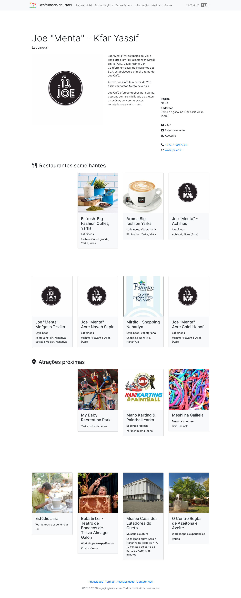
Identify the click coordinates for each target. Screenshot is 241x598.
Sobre (168, 5)
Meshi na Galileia (188, 415)
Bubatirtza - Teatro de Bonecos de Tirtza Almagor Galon (95, 528)
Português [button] (193, 5)
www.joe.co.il (173, 150)
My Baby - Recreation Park (95, 417)
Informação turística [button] (147, 5)
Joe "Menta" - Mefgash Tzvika (50, 324)
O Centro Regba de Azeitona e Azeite (187, 523)
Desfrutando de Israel (55, 5)
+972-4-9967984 (176, 144)
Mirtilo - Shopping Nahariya (143, 324)
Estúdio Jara (47, 518)
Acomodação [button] (103, 5)
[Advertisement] (120, 22)
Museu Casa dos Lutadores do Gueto (142, 523)
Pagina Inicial (84, 5)
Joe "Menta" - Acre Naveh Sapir (97, 324)
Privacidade (96, 581)
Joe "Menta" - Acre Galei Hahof (188, 324)
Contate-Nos (145, 581)
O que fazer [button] (123, 5)
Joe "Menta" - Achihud (185, 221)
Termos (109, 581)
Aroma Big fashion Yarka (139, 221)
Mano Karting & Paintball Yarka (140, 417)
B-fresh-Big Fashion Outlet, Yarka (95, 223)
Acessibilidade (125, 581)
